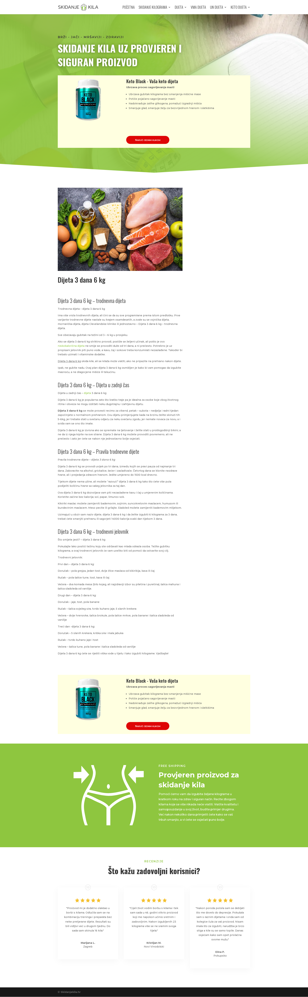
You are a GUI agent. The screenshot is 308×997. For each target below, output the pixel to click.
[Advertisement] (222, 246)
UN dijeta (216, 8)
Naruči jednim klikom (147, 140)
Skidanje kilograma (153, 8)
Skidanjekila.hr (71, 992)
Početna (128, 8)
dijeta (87, 393)
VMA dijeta (198, 8)
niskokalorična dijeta (71, 345)
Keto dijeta (239, 8)
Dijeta (179, 8)
